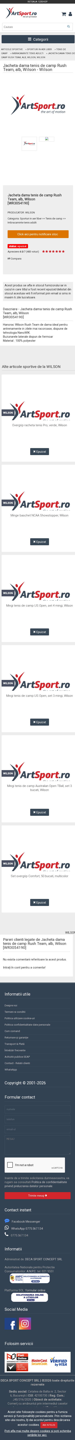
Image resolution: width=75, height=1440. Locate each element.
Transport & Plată (14, 1043)
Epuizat (41, 451)
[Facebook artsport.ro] (11, 1328)
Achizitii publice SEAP (17, 1056)
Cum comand (12, 1031)
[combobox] (37, 27)
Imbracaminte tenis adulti (27, 53)
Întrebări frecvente (15, 1050)
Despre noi (11, 1005)
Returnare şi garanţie (16, 1037)
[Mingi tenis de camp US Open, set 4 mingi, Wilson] (39, 593)
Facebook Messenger (26, 1221)
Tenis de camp (54, 218)
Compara (15, 258)
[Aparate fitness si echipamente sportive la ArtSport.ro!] (21, 18)
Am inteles (49, 1425)
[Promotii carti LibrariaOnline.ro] (25, 1328)
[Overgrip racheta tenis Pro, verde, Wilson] (39, 413)
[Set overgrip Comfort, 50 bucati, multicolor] (39, 864)
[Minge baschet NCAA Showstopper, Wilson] (39, 503)
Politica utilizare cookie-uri (20, 1018)
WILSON (30, 212)
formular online (35, 1290)
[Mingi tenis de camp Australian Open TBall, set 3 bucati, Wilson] (39, 774)
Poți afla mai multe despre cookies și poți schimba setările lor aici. (38, 1433)
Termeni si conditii (15, 1011)
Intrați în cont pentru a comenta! (24, 967)
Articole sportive (12, 49)
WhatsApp (11, 1069)
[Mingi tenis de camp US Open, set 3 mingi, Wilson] (39, 684)
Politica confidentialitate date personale (27, 1024)
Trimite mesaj (36, 1195)
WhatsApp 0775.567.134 (27, 1228)
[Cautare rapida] (68, 26)
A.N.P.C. (31, 1271)
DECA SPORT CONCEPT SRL (43, 1259)
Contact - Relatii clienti (17, 1063)
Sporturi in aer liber (39, 49)
